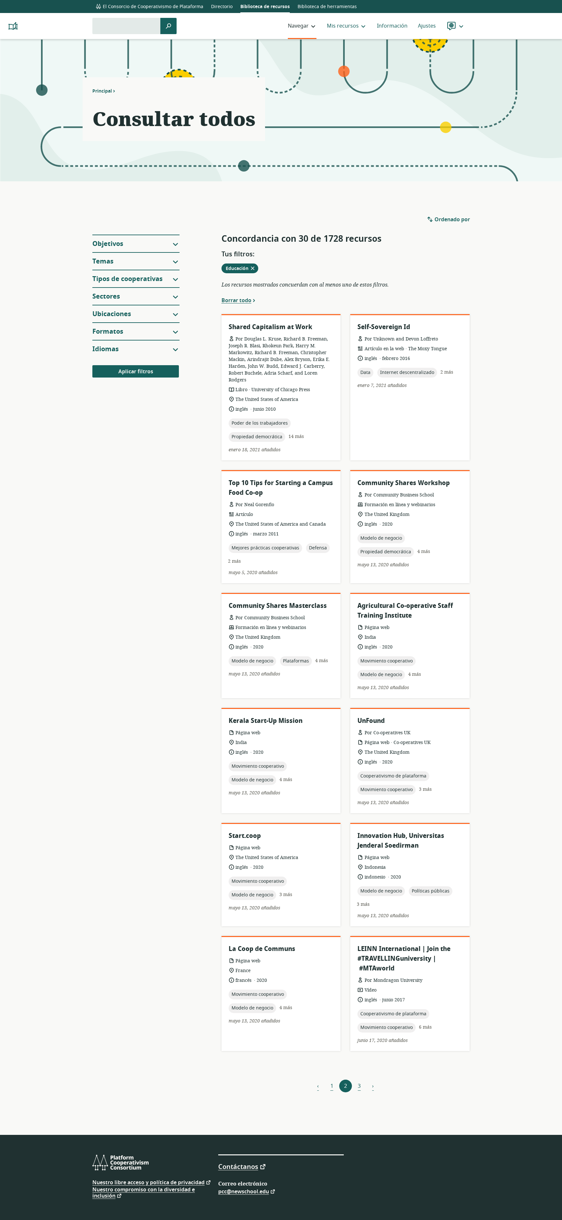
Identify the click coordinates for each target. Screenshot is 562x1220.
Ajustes (427, 26)
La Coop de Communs (262, 949)
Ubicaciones (111, 314)
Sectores (106, 296)
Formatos (107, 331)
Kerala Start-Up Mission (265, 721)
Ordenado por (451, 220)
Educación (242, 269)
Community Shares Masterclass (278, 605)
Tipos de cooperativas (127, 279)
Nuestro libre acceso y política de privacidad (148, 1182)
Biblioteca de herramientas (327, 6)
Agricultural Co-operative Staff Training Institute (405, 610)
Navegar (298, 26)
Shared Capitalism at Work (270, 327)
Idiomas (105, 349)
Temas (103, 261)
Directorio (222, 6)
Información (392, 26)
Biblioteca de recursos (265, 6)
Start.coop (245, 836)
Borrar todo (236, 300)
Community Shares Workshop (403, 483)
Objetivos (107, 244)
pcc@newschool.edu (243, 1191)
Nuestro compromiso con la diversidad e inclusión (143, 1193)
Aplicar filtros (135, 372)
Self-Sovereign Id (383, 327)
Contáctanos (238, 1166)
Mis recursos (343, 26)
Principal (102, 91)
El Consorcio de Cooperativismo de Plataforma (152, 6)
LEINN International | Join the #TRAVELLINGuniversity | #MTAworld (403, 958)
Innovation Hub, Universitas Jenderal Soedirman (400, 840)
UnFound (371, 721)
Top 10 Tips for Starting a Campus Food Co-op (281, 487)
